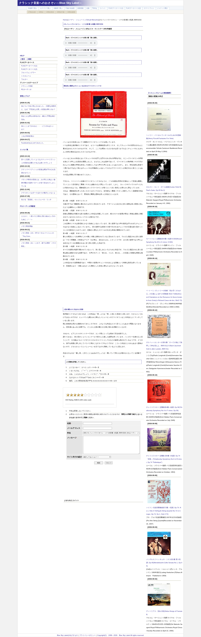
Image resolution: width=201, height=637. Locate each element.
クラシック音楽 (27, 86)
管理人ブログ (25, 96)
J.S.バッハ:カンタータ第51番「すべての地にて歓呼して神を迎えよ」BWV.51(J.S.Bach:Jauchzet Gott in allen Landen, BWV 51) (164, 345)
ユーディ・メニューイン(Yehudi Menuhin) (83, 20)
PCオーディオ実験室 (27, 206)
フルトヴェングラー (28, 72)
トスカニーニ (26, 76)
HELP (22, 56)
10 (99, 395)
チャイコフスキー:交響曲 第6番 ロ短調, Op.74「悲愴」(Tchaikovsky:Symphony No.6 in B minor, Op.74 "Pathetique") (164, 459)
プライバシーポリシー (87, 635)
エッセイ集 (24, 149)
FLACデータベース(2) (29, 69)
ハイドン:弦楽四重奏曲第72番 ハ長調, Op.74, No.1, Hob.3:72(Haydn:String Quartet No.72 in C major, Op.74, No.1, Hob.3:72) (163, 511)
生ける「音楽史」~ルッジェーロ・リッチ (36, 199)
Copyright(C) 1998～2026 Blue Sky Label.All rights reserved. (120, 635)
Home (65, 20)
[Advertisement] (38, 33)
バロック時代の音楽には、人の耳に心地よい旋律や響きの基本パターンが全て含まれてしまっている (38, 183)
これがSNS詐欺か (27, 136)
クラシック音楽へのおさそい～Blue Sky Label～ (50, 2)
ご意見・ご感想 (25, 59)
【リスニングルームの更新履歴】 (159, 93)
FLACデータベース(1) (29, 66)
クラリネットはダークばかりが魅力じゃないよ (38, 193)
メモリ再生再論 (27, 226)
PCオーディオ (26, 89)
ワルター (24, 79)
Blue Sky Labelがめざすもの (67, 635)
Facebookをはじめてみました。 (33, 143)
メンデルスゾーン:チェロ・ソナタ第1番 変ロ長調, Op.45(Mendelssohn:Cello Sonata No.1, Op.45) (164, 562)
